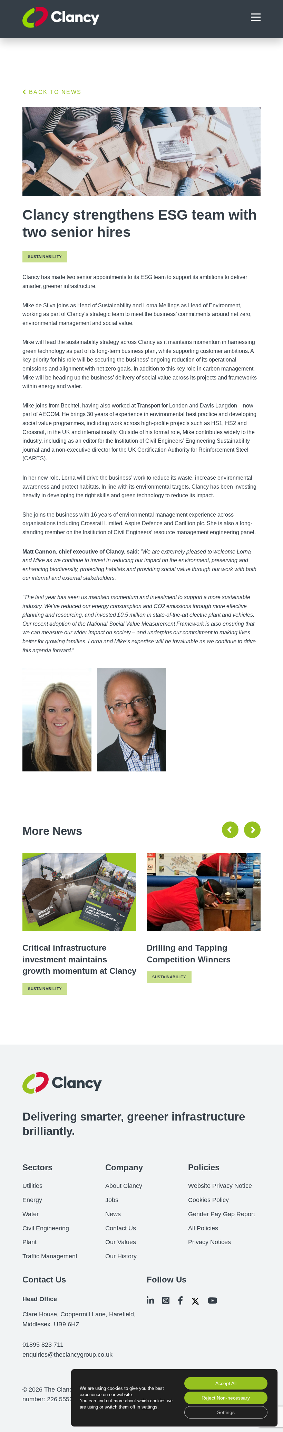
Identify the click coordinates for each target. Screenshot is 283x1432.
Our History (121, 1256)
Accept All (225, 1383)
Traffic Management (49, 1256)
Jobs (111, 1199)
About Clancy (123, 1185)
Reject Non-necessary (226, 1398)
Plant (29, 1242)
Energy (32, 1199)
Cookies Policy (208, 1199)
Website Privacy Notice (220, 1185)
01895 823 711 (43, 1344)
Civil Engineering (45, 1228)
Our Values (120, 1242)
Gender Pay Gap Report (221, 1214)
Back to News (54, 92)
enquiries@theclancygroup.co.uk (67, 1354)
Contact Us (120, 1228)
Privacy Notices (209, 1242)
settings (149, 1407)
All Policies (203, 1228)
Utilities (32, 1185)
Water (30, 1214)
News (113, 1214)
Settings (226, 1412)
